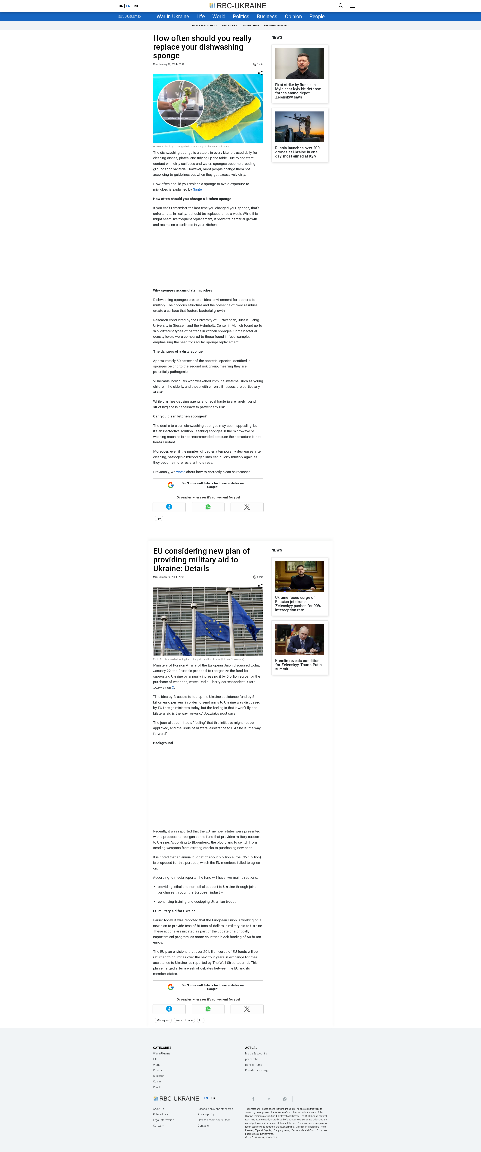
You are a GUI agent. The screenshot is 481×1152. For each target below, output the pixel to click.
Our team (158, 1125)
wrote (180, 472)
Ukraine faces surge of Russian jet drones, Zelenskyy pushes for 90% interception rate (298, 603)
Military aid (163, 1020)
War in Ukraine (173, 17)
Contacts (203, 1125)
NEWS (277, 37)
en (128, 6)
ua (121, 6)
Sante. (198, 189)
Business (267, 17)
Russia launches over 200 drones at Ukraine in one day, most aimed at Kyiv (297, 152)
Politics (241, 17)
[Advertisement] (207, 257)
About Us (158, 1108)
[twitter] (269, 1099)
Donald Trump (250, 25)
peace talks (229, 25)
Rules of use (160, 1114)
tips (159, 518)
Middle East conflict (204, 25)
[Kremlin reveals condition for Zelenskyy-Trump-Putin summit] (299, 640)
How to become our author (214, 1120)
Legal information (163, 1120)
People (317, 17)
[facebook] (253, 1099)
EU (200, 1020)
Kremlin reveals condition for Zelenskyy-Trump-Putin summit (298, 665)
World (218, 17)
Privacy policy (206, 1114)
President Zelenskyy (276, 25)
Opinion (293, 17)
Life (201, 17)
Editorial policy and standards (215, 1108)
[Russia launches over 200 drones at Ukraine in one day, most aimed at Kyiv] (299, 127)
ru (136, 6)
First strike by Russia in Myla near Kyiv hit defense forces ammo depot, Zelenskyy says (298, 91)
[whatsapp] (285, 1099)
